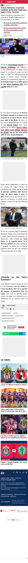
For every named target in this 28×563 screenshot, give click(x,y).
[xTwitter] (20, 472)
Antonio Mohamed (6, 313)
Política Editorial (5, 496)
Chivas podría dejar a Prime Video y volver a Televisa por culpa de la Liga (13, 410)
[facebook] (14, 472)
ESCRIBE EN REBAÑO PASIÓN (8, 480)
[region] (14, 561)
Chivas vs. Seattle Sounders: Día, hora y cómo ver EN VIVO (14, 463)
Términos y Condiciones (7, 494)
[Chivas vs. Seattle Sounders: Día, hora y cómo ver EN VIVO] (14, 451)
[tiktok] (26, 472)
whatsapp (7, 333)
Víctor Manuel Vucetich (8, 321)
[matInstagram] (17, 472)
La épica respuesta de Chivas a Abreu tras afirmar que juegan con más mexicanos (15, 30)
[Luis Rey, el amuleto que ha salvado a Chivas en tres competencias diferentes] (14, 424)
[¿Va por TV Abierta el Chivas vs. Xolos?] (14, 373)
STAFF (12, 478)
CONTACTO (18, 478)
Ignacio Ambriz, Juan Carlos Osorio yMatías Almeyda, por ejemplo (14, 129)
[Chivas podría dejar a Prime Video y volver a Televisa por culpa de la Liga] (14, 398)
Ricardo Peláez (19, 315)
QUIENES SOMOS (5, 478)
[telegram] (23, 472)
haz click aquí (13, 489)
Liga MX (3, 87)
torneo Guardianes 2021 (15, 84)
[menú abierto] (2, 2)
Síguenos (21, 327)
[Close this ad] (27, 558)
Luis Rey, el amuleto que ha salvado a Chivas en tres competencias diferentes (14, 437)
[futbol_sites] (6, 502)
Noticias (8, 5)
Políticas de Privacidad (20, 494)
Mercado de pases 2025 (7, 315)
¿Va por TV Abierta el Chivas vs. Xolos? (14, 385)
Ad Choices (13, 496)
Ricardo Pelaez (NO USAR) (8, 318)
